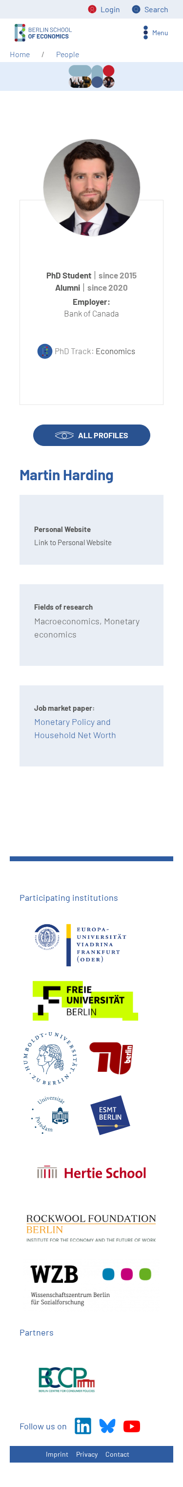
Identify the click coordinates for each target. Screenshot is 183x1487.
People (67, 54)
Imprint (57, 1454)
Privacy (87, 1454)
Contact (117, 1454)
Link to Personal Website (73, 542)
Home (20, 54)
